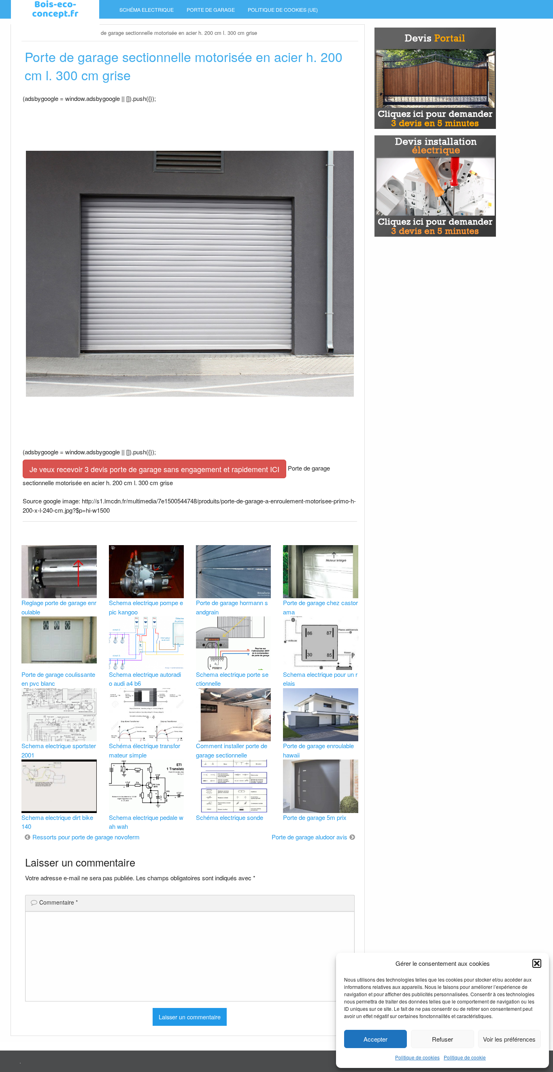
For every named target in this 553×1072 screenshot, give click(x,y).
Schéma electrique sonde (229, 817)
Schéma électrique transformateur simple (144, 750)
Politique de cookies (417, 1057)
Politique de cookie (465, 1057)
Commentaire (58, 902)
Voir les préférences (509, 1039)
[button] (537, 963)
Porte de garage (211, 9)
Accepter (375, 1039)
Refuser (442, 1039)
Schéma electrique (146, 9)
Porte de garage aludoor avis (309, 836)
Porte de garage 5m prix (315, 817)
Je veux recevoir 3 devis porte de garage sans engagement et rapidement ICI (154, 469)
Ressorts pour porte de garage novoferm (86, 836)
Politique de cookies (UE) (283, 9)
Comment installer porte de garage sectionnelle (231, 750)
